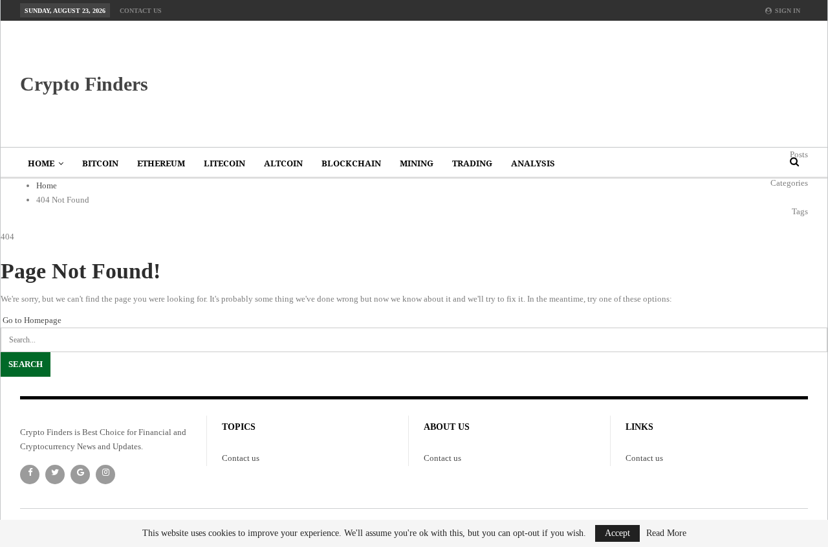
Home (41, 163)
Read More (666, 533)
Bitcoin (100, 163)
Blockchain (351, 163)
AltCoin (283, 163)
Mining (416, 163)
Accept (617, 533)
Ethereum (161, 163)
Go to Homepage (31, 320)
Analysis (533, 163)
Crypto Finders (84, 84)
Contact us (141, 10)
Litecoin (224, 163)
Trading (472, 163)
